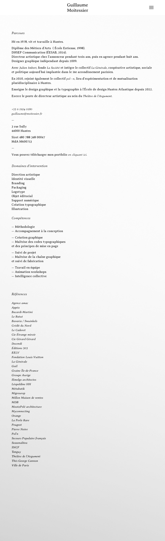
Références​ (19, 294)
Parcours (18, 33)
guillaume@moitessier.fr (27, 113)
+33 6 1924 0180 (22, 109)
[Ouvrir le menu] (151, 7)
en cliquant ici (77, 154)
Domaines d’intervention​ (29, 166)
